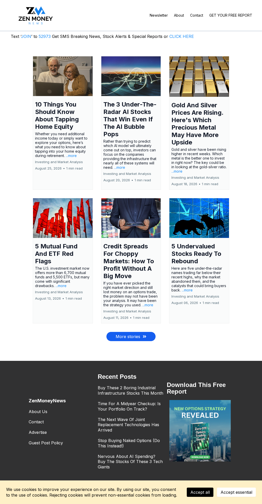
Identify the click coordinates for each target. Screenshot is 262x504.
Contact (36, 421)
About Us (38, 411)
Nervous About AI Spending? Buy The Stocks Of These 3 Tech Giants (130, 462)
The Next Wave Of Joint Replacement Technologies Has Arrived (128, 425)
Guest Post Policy (46, 442)
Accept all (200, 492)
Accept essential (236, 492)
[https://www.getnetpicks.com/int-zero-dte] (200, 430)
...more (71, 155)
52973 (45, 36)
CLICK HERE (181, 36)
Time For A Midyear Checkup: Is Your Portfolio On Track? (129, 406)
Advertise (38, 432)
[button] (63, 123)
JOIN (26, 36)
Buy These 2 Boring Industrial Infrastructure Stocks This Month (130, 390)
